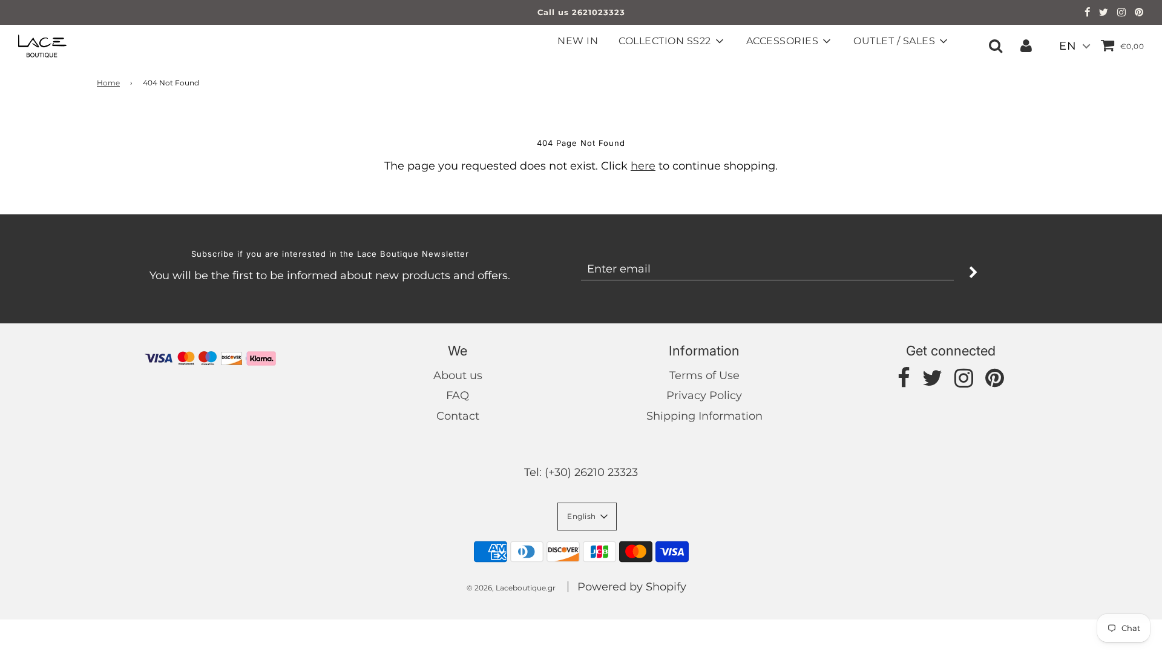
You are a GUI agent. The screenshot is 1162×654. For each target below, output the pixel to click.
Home (108, 82)
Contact (457, 416)
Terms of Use (704, 375)
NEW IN (577, 41)
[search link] (995, 45)
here (643, 166)
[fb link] (1088, 13)
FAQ (457, 395)
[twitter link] (1104, 13)
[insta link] (1121, 13)
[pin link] (1139, 13)
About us (457, 375)
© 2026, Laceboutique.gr (511, 587)
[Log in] (1026, 45)
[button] (587, 516)
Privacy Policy (704, 395)
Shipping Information (704, 416)
